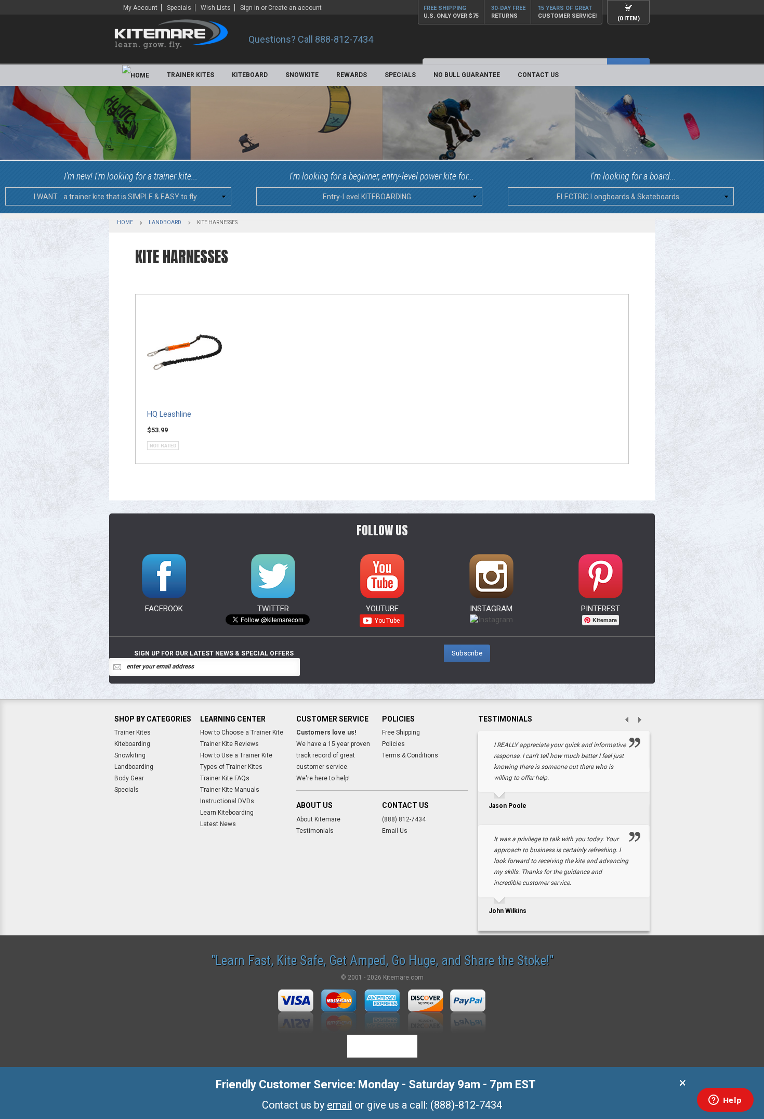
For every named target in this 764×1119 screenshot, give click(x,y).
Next (643, 720)
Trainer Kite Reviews (229, 744)
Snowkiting (130, 755)
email (339, 1105)
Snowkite (302, 75)
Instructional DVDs (227, 801)
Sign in (249, 7)
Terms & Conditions (410, 755)
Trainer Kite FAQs (224, 778)
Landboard (165, 222)
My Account (140, 7)
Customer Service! (567, 12)
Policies (393, 744)
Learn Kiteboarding (227, 812)
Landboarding (133, 766)
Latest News (218, 824)
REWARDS (351, 75)
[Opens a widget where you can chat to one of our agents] (725, 1101)
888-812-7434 (344, 39)
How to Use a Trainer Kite (236, 755)
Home (125, 222)
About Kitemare (318, 818)
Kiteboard (250, 75)
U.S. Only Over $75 (451, 12)
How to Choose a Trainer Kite (241, 732)
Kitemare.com (403, 977)
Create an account (295, 7)
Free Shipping (401, 732)
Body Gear (129, 778)
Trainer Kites (190, 75)
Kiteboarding (132, 744)
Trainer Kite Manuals (229, 789)
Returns (508, 12)
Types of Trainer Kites (231, 766)
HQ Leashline (169, 414)
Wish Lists (216, 7)
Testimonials (315, 830)
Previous (622, 720)
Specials (179, 7)
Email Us (394, 830)
